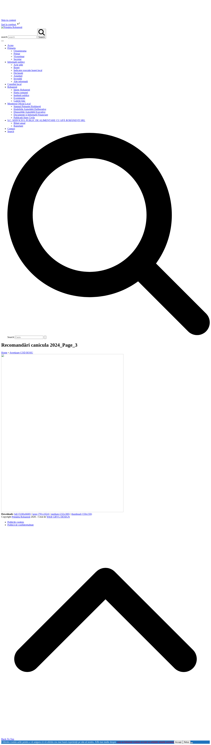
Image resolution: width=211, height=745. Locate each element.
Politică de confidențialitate (20, 525)
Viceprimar (19, 56)
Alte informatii (21, 81)
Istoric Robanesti (22, 89)
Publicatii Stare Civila (24, 117)
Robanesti (12, 87)
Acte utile (18, 64)
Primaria (11, 48)
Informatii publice (16, 62)
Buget (16, 67)
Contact (11, 128)
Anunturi (18, 76)
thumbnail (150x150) (81, 514)
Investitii (18, 78)
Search (10, 337)
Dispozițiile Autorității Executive (29, 112)
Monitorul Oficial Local (19, 103)
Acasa (10, 45)
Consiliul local (14, 84)
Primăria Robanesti (21, 516)
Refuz (186, 742)
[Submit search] (45, 337)
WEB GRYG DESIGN (58, 516)
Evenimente (19, 98)
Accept (178, 742)
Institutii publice (21, 95)
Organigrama (20, 51)
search (4, 37)
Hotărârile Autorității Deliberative (30, 109)
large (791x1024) (40, 514)
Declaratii (18, 73)
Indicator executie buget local (28, 70)
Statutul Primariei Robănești (27, 106)
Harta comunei (21, 92)
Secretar (17, 59)
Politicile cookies (15, 522)
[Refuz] (191, 742)
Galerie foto (19, 101)
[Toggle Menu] (2, 40)
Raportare (18, 126)
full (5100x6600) (22, 514)
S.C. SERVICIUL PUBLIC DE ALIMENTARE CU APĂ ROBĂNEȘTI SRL (46, 120)
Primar (17, 53)
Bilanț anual (19, 123)
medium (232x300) (60, 514)
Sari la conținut (9, 24)
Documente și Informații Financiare (31, 114)
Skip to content (8, 20)
